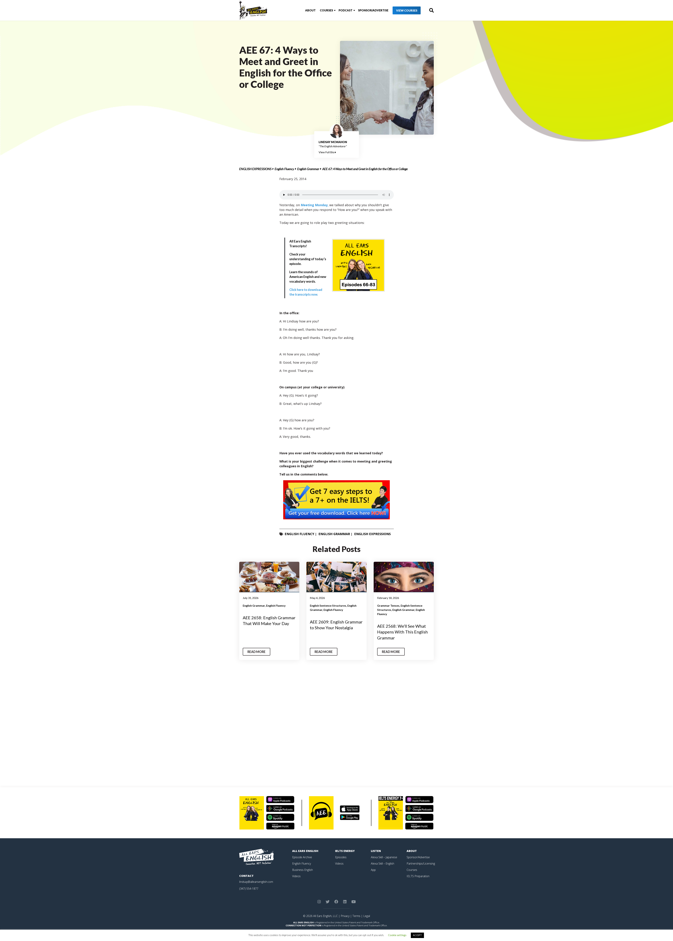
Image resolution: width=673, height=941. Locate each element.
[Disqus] (336, 725)
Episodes (340, 857)
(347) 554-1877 (248, 889)
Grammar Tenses (388, 605)
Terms (356, 916)
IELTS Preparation (418, 876)
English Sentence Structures (328, 605)
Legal (366, 916)
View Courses (406, 10)
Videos (296, 876)
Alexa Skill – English (382, 863)
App (373, 870)
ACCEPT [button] (417, 935)
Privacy (345, 916)
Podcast (345, 10)
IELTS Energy (345, 851)
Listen (376, 851)
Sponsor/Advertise (373, 10)
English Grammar (308, 169)
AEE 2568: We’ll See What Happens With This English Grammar (402, 631)
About (310, 10)
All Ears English (305, 851)
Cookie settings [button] (397, 935)
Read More (256, 652)
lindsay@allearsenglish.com (256, 882)
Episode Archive (302, 857)
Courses (326, 10)
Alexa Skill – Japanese (384, 857)
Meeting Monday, (314, 205)
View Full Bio (327, 152)
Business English (302, 870)
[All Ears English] (256, 857)
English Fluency (284, 169)
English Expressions (255, 169)
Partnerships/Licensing (421, 863)
